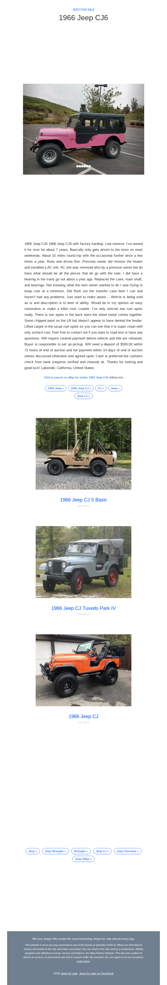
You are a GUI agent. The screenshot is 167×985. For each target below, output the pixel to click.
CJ (99, 388)
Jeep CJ (82, 396)
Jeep (114, 388)
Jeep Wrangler (54, 851)
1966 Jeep (54, 388)
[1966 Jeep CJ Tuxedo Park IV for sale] (83, 562)
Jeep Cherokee (126, 851)
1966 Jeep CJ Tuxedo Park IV (83, 608)
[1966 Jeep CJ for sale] (83, 670)
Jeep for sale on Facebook (96, 973)
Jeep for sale (83, 9)
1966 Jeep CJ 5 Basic (83, 499)
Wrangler (80, 851)
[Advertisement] (83, 52)
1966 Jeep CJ (80, 388)
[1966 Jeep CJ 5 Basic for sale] (83, 454)
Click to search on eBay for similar (76, 377)
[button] (32, 129)
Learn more (83, 961)
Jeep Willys (82, 858)
